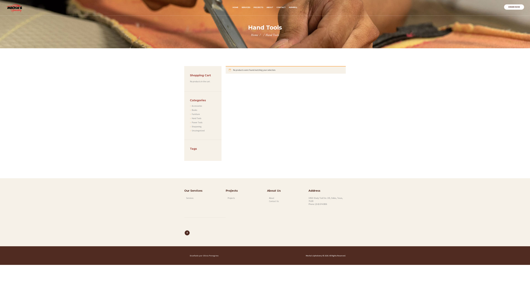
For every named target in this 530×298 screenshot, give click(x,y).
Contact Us (274, 201)
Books (194, 110)
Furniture (196, 114)
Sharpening (197, 126)
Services (190, 198)
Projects (231, 198)
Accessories (197, 106)
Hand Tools (196, 118)
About (271, 198)
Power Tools (197, 122)
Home (254, 34)
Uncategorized (198, 130)
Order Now (514, 7)
